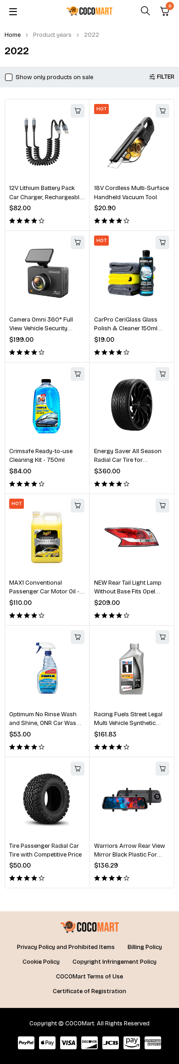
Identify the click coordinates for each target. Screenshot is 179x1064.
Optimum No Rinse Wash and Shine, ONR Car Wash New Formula (44, 723)
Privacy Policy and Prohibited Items (66, 947)
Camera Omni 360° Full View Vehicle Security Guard (41, 328)
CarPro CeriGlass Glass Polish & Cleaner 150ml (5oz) (125, 328)
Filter (165, 77)
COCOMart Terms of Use (89, 976)
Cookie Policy (41, 962)
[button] (77, 111)
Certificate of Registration (89, 991)
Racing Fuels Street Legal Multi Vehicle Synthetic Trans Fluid (128, 723)
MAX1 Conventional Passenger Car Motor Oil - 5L (44, 591)
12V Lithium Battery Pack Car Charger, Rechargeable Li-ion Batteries (46, 197)
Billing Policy (145, 947)
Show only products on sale (54, 77)
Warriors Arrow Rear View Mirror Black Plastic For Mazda (129, 855)
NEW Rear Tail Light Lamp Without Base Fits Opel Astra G (128, 591)
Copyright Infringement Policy (115, 962)
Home (13, 35)
